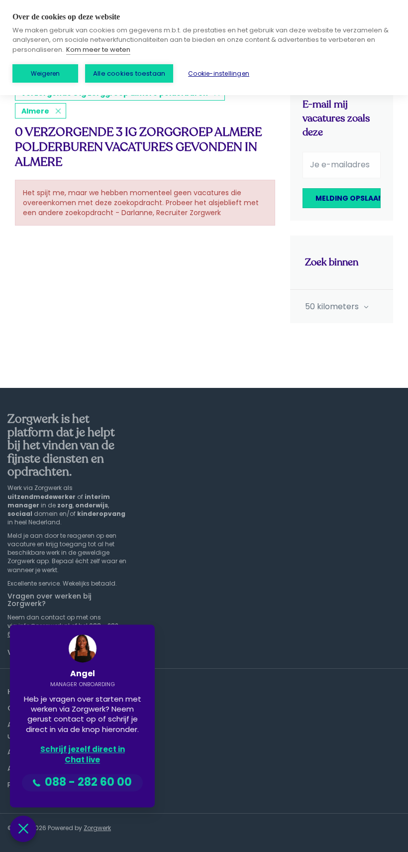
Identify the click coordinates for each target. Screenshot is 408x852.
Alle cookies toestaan (129, 73)
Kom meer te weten (98, 49)
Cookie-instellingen (218, 73)
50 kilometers (333, 306)
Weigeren (45, 73)
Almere (35, 111)
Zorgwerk (97, 828)
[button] (23, 829)
